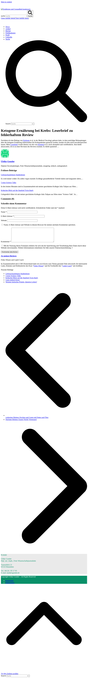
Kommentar (6, 242)
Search (8, 124)
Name (4, 212)
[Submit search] (33, 124)
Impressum (9, 581)
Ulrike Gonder (8, 161)
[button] (15, 18)
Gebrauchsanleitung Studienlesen (13, 175)
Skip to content (6, 2)
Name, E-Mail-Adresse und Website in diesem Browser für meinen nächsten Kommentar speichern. (40, 225)
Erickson (26, 140)
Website (4, 220)
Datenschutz (10, 583)
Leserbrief (14, 144)
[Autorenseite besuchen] (5, 157)
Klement (41, 144)
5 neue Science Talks (8, 183)
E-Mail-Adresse (7, 216)
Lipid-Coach (67, 266)
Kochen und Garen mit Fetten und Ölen (27, 417)
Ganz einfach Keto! (13, 280)
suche (3, 16)
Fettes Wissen (38, 266)
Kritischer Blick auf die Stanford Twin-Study (17, 190)
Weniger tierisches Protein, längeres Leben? (21, 282)
